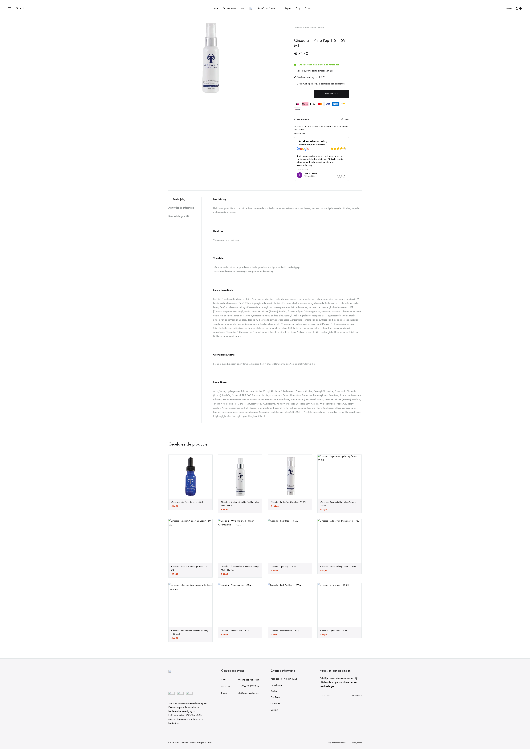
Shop (242, 8)
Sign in (509, 8)
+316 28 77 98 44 (250, 686)
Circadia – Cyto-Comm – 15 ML (334, 630)
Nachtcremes (299, 129)
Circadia (302, 134)
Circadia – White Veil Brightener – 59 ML (338, 566)
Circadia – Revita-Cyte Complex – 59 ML (288, 502)
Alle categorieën (311, 127)
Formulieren (276, 685)
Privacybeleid (357, 742)
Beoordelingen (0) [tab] (178, 216)
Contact (307, 8)
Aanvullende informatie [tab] (181, 207)
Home (215, 8)
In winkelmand (332, 94)
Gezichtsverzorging (340, 127)
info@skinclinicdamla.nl (248, 693)
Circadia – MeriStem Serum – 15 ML (187, 502)
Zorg (298, 8)
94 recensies (318, 144)
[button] (344, 176)
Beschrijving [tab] (179, 199)
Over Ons (275, 703)
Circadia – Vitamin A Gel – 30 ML (236, 630)
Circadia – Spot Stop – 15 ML (283, 566)
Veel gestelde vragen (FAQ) (284, 678)
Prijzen (288, 8)
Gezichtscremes (325, 127)
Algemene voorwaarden (337, 742)
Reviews (274, 691)
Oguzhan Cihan (205, 742)
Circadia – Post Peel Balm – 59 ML (285, 630)
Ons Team (275, 697)
